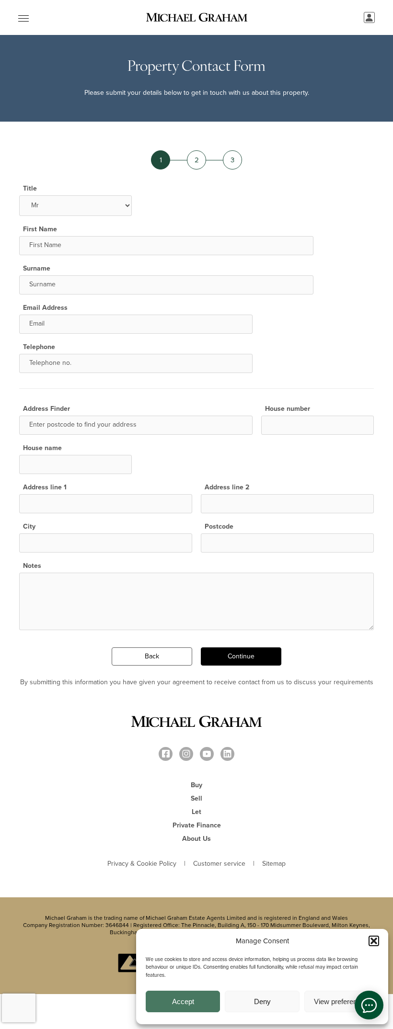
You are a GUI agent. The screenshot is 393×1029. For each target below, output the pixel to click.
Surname (36, 268)
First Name (40, 229)
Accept (183, 1001)
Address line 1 (45, 487)
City (29, 526)
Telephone (39, 347)
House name (42, 448)
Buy (196, 785)
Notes (32, 566)
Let (196, 812)
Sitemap (274, 864)
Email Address (45, 308)
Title (30, 188)
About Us (196, 839)
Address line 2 (227, 487)
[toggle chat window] (369, 1005)
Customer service (219, 864)
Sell (196, 798)
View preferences (341, 1001)
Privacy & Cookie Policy (141, 864)
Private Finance (197, 825)
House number (287, 409)
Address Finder (46, 409)
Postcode (219, 526)
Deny (262, 1001)
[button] (374, 941)
